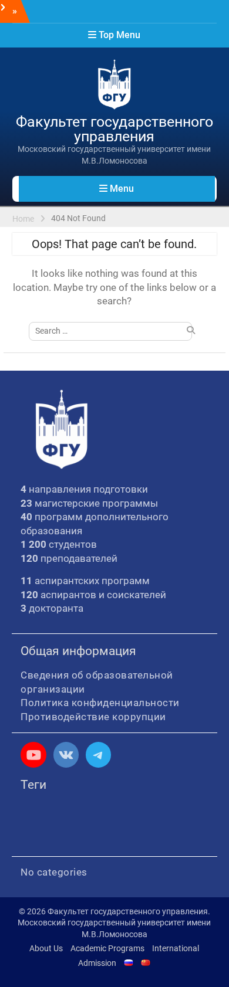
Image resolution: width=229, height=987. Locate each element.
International (175, 948)
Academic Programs (107, 948)
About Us (46, 948)
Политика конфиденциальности (100, 702)
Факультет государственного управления (114, 129)
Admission (97, 963)
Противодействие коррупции (93, 717)
